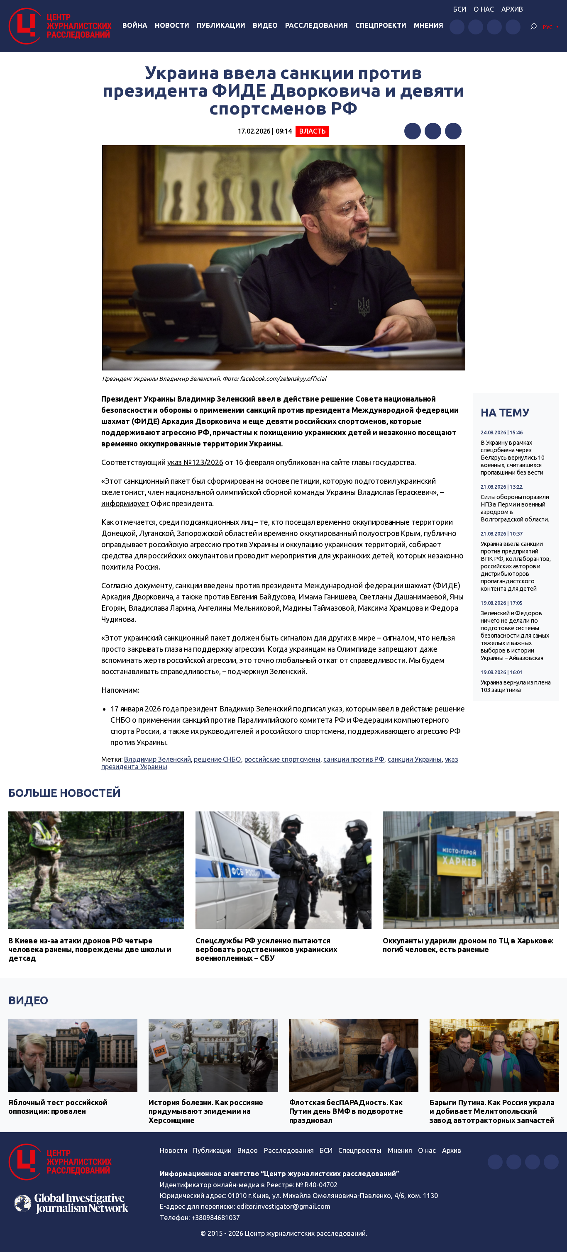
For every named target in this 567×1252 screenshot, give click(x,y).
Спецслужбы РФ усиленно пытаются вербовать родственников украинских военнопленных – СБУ (266, 949)
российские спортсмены (282, 759)
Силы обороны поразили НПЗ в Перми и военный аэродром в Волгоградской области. (515, 508)
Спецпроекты (359, 1150)
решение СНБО (217, 759)
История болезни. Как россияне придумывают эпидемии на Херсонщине (206, 1111)
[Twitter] (433, 131)
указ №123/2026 (195, 462)
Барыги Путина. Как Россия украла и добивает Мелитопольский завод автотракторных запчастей (492, 1111)
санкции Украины (415, 759)
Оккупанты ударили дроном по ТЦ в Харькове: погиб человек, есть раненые (468, 944)
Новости (172, 25)
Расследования (316, 25)
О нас (484, 9)
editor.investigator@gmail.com (283, 1206)
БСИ (459, 9)
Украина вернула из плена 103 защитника (516, 686)
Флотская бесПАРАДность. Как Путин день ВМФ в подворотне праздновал (346, 1111)
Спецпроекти (380, 25)
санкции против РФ (353, 759)
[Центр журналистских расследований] (62, 26)
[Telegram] (453, 131)
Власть (312, 131)
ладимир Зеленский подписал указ (283, 708)
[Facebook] (412, 131)
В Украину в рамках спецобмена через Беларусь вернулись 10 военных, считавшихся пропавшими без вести (513, 457)
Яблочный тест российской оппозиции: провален (58, 1107)
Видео (265, 25)
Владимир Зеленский (157, 759)
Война (134, 25)
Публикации (221, 25)
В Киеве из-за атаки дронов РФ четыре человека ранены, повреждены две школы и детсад (89, 949)
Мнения (428, 25)
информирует (125, 503)
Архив (512, 9)
